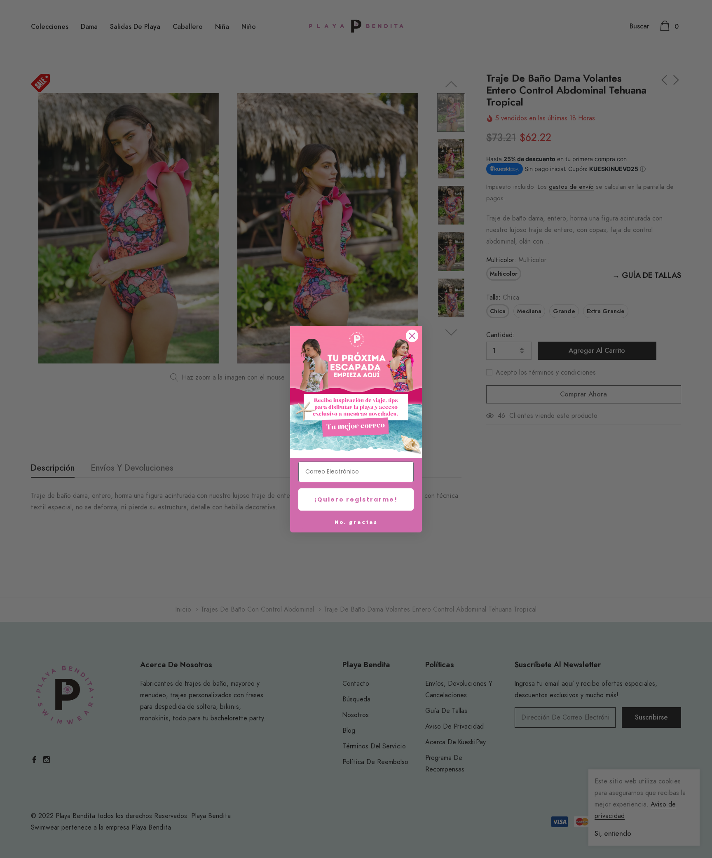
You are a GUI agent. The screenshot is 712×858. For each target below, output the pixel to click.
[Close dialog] (412, 335)
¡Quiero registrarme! (356, 499)
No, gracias (356, 522)
